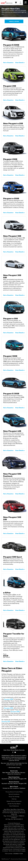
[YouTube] (15, 752)
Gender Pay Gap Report (14, 803)
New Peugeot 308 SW (12, 276)
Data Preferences (14, 806)
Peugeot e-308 (10, 318)
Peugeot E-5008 (11, 45)
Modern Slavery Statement (14, 801)
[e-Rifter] (14, 581)
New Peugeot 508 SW (12, 518)
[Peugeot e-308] (14, 307)
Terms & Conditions (14, 794)
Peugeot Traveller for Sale (13, 635)
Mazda (16, 778)
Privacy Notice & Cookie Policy (14, 791)
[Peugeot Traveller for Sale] (14, 622)
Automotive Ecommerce (18, 859)
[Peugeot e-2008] (14, 187)
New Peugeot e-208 (13, 123)
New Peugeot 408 (12, 431)
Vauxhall (4, 778)
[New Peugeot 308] (14, 225)
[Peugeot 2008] (14, 148)
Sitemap (14, 799)
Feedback (22, 788)
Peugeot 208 (9, 86)
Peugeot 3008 (10, 356)
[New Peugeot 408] (14, 420)
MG (25, 778)
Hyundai (10, 778)
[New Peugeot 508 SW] (14, 506)
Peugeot (21, 778)
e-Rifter (7, 593)
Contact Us (17, 774)
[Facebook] (13, 752)
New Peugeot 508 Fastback (12, 475)
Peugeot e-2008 (11, 198)
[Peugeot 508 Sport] (14, 546)
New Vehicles (6, 772)
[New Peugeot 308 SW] (14, 264)
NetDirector (5, 859)
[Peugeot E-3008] (14, 382)
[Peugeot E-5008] (14, 34)
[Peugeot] (16, 2)
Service (22, 772)
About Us (10, 774)
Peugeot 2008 (10, 159)
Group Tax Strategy (14, 796)
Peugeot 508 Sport (12, 557)
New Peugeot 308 (12, 236)
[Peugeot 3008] (14, 345)
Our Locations (14, 788)
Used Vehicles (15, 772)
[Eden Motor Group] (6, 2)
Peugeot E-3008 (11, 393)
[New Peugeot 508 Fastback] (14, 463)
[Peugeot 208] (14, 75)
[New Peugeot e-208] (14, 112)
